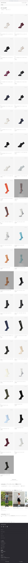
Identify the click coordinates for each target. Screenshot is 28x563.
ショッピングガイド (3, 543)
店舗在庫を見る (21, 196)
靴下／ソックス (7, 9)
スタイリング (2, 545)
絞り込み (7, 561)
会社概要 (2, 552)
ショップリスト (3, 544)
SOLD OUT (21, 188)
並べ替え (21, 561)
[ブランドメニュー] (26, 4)
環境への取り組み (3, 551)
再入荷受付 (21, 264)
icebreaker (2, 9)
